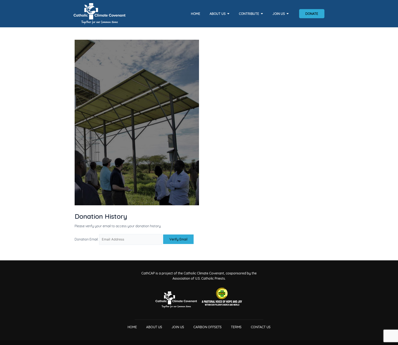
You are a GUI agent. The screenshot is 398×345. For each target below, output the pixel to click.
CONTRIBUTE (249, 14)
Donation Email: (86, 239)
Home (195, 14)
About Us (218, 14)
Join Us (278, 14)
